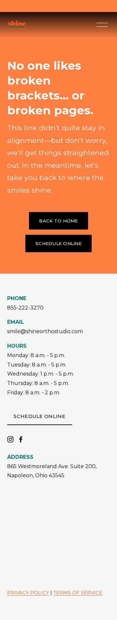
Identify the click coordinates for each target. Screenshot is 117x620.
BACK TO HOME (58, 220)
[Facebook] (21, 439)
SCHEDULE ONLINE (58, 243)
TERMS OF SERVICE (77, 593)
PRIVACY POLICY (28, 593)
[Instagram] (10, 439)
